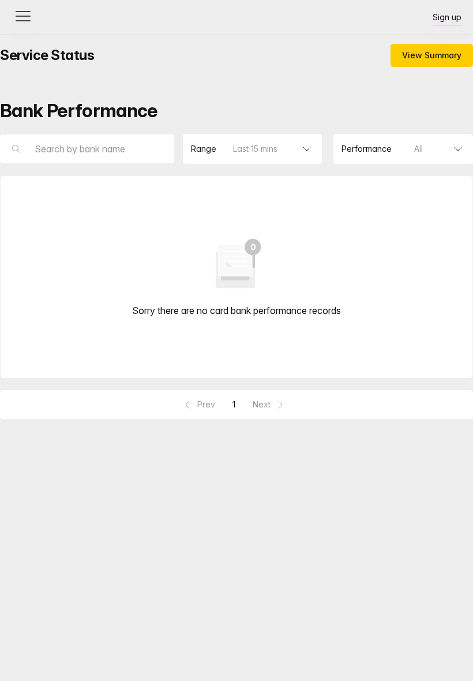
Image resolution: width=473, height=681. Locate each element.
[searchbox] (87, 148)
